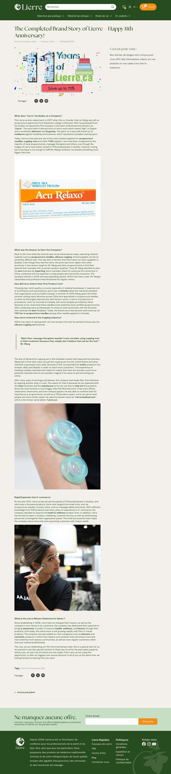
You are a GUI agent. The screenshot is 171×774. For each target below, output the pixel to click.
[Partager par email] (46, 101)
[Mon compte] (130, 7)
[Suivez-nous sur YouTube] (154, 744)
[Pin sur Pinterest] (36, 101)
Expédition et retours (123, 753)
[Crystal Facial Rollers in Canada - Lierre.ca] (57, 568)
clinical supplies (80, 257)
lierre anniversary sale (25, 41)
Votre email (92, 716)
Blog (94, 757)
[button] (124, 7)
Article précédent (26, 692)
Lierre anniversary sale (33, 668)
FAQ (94, 748)
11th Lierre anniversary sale (59, 646)
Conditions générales (121, 745)
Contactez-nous (100, 762)
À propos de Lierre (102, 743)
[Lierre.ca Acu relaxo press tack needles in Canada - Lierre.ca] (57, 199)
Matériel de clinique (78, 15)
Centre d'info (99, 753)
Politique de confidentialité (123, 761)
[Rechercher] (113, 7)
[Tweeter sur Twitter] (41, 101)
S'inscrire (147, 721)
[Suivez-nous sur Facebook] (144, 744)
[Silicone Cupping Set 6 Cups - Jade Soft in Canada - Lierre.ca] (57, 446)
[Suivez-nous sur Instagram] (149, 744)
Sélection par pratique (49, 15)
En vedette (121, 15)
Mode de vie (102, 15)
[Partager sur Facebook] (31, 101)
